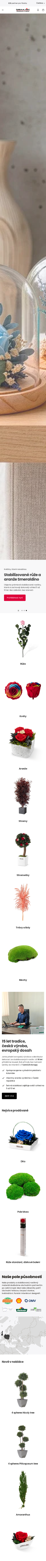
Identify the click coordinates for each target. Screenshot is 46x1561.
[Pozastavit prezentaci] (18, 610)
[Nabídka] (2, 10)
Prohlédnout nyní (15, 597)
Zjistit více (9, 1096)
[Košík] (43, 10)
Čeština (39, 3)
